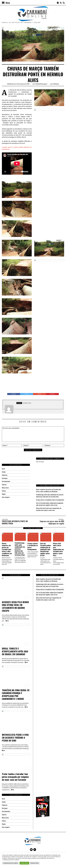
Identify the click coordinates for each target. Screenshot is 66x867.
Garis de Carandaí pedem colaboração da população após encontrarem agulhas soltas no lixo (49, 504)
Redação (56, 84)
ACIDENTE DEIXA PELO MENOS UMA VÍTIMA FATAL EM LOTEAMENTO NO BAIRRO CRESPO (15, 606)
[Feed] (60, 2)
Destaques (43, 84)
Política (4, 491)
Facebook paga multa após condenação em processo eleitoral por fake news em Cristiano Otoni (49, 496)
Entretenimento (6, 481)
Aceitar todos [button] (24, 863)
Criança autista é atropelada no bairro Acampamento (50, 500)
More (7, 621)
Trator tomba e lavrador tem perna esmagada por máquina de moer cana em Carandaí (15, 776)
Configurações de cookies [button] (10, 863)
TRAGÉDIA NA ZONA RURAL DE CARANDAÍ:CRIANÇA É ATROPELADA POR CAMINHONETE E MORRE (15, 694)
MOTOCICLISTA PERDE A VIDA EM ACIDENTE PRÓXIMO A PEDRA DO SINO (15, 737)
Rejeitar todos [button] (34, 863)
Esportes (4, 485)
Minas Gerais (5, 488)
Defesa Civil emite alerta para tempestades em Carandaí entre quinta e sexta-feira (48, 509)
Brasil (3, 469)
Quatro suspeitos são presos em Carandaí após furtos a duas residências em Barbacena (48, 490)
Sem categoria (6, 497)
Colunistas (4, 475)
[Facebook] (57, 2)
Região (4, 494)
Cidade (37, 84)
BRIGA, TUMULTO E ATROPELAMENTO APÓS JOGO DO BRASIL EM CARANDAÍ (15, 651)
